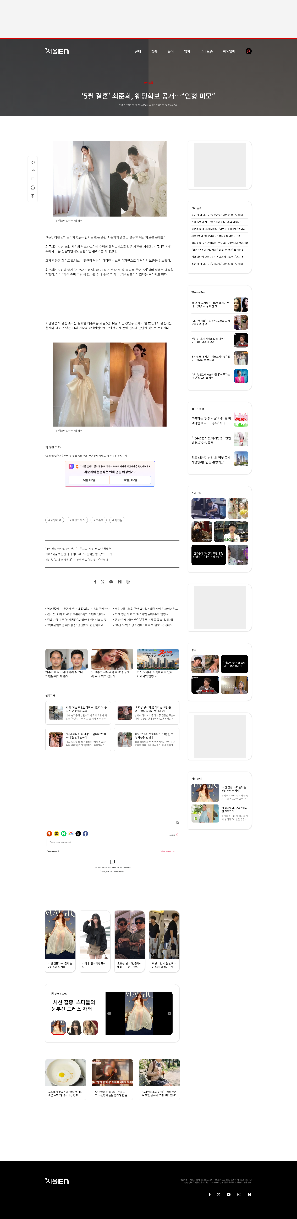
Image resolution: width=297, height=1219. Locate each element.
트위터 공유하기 (102, 582)
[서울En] (57, 51)
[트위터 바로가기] (219, 1194)
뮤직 (171, 51)
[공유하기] (33, 171)
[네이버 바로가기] (249, 1194)
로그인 (249, 1179)
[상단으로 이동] (33, 196)
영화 (187, 51)
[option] (139, 1013)
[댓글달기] (33, 179)
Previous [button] (109, 1013)
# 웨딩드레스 (77, 520)
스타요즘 (207, 51)
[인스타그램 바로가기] (239, 1194)
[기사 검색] (246, 51)
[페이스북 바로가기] (210, 1194)
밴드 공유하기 (128, 582)
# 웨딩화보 (54, 520)
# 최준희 (99, 520)
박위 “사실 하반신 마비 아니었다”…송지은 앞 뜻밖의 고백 (78, 554)
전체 (138, 51)
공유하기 (33, 171)
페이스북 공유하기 (95, 582)
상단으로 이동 (33, 196)
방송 (154, 51)
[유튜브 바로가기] (229, 1194)
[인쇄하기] (33, 187)
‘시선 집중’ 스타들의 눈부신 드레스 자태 (73, 1005)
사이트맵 (241, 1179)
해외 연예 (196, 778)
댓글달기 (33, 179)
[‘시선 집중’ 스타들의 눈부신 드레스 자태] (139, 1013)
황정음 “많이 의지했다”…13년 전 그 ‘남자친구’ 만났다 (76, 560)
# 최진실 (117, 520)
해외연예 (229, 51)
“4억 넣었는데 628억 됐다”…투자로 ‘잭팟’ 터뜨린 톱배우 (78, 549)
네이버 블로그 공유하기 (120, 582)
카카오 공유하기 (111, 582)
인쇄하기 (33, 187)
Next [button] (169, 1013)
